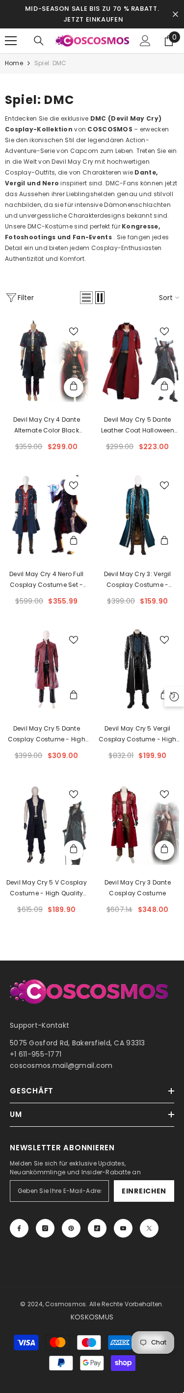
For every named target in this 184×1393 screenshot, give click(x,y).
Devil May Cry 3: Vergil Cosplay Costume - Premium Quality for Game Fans (137, 580)
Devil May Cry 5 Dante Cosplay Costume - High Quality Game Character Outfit (46, 734)
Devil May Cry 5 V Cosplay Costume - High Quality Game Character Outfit (46, 888)
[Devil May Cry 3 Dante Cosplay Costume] (138, 823)
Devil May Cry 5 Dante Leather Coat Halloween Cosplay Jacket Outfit (137, 425)
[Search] (39, 41)
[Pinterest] (71, 1228)
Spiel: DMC (50, 63)
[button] (86, 297)
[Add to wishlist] (73, 331)
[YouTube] (123, 1228)
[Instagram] (45, 1228)
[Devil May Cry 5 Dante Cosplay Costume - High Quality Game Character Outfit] (46, 669)
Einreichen (144, 1191)
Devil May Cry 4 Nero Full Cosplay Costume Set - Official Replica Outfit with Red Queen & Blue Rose (46, 580)
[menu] (11, 41)
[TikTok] (97, 1228)
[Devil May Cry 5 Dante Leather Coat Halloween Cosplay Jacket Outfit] (138, 361)
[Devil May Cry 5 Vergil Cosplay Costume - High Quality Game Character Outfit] (138, 669)
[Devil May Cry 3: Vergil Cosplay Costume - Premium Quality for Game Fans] (138, 515)
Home (14, 63)
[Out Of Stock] (73, 387)
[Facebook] (19, 1228)
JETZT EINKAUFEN (93, 19)
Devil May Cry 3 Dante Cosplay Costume (138, 887)
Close (175, 14)
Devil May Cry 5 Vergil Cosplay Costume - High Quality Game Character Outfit (137, 734)
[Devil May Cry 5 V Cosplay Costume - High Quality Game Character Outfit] (46, 823)
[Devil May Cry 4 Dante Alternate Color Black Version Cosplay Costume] (46, 361)
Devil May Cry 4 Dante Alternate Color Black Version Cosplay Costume (46, 425)
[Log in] (145, 40)
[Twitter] (149, 1228)
